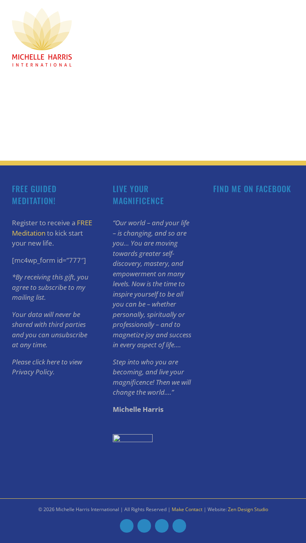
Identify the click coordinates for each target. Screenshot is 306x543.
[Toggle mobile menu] (291, 12)
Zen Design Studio (248, 509)
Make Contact (187, 509)
